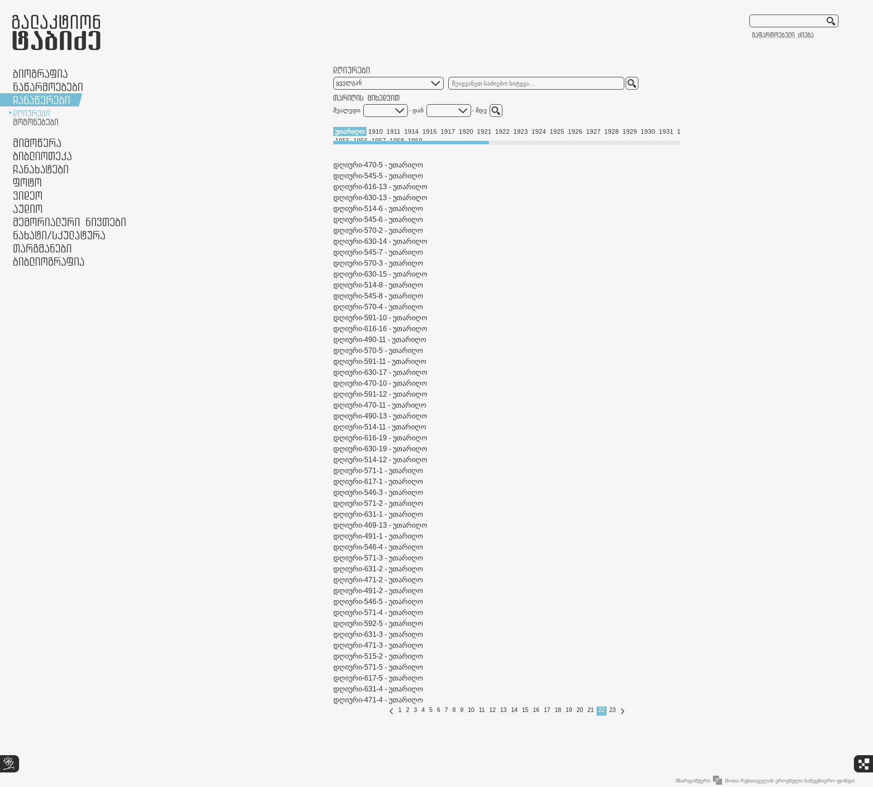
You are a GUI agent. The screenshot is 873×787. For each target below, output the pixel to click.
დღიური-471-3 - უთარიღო (378, 645)
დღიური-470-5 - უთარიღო (378, 165)
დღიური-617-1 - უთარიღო (378, 481)
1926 (575, 131)
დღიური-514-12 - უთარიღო (380, 460)
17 (547, 709)
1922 (502, 131)
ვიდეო (27, 195)
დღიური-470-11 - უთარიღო (379, 405)
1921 (484, 131)
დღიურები (31, 113)
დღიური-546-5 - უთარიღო (378, 601)
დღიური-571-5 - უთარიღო (378, 667)
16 (536, 709)
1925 (557, 131)
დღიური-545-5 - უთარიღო (378, 176)
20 (580, 709)
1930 (648, 131)
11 (482, 709)
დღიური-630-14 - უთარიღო (380, 241)
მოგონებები (35, 122)
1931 (666, 131)
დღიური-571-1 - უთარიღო (378, 470)
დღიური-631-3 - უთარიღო (378, 634)
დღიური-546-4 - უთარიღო (378, 547)
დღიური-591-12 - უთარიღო (380, 394)
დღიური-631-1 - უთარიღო (378, 514)
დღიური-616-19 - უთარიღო (380, 438)
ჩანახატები (40, 169)
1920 (466, 131)
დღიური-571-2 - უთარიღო (378, 503)
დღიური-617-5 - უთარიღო (378, 678)
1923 (520, 131)
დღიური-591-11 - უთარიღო (379, 361)
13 (503, 709)
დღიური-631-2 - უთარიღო (378, 569)
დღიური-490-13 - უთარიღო (380, 416)
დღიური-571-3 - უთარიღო (378, 558)
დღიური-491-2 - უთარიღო (378, 591)
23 (612, 709)
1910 (375, 131)
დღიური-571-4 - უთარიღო (378, 612)
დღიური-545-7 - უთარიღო (378, 252)
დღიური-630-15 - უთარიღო (380, 274)
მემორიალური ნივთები (69, 221)
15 (525, 709)
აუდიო (27, 208)
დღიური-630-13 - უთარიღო (380, 198)
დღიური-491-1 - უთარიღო (378, 536)
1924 (539, 131)
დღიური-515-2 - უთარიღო (378, 656)
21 (590, 709)
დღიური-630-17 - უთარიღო (380, 372)
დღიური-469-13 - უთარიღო (380, 525)
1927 (593, 131)
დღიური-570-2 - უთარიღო (378, 230)
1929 (629, 131)
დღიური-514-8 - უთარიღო (378, 285)
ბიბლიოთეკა (42, 155)
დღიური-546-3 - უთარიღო (378, 492)
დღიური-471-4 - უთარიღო (378, 700)
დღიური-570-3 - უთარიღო (378, 263)
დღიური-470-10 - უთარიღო (380, 383)
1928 (611, 131)
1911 (393, 131)
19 (569, 709)
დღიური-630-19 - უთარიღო (380, 449)
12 (492, 709)
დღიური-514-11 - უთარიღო (379, 427)
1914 (411, 131)
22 (601, 709)
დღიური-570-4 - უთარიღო (378, 307)
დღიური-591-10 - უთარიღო (380, 318)
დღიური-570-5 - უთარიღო (378, 350)
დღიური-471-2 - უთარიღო (378, 580)
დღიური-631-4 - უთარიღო (378, 689)
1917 (448, 131)
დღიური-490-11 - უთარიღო (379, 339)
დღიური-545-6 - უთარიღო (378, 219)
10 (471, 709)
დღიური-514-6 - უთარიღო (378, 208)
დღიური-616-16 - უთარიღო (380, 329)
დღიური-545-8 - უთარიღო (378, 296)
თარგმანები (42, 248)
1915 (429, 131)
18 (558, 709)
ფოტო (27, 182)
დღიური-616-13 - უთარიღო (380, 187)
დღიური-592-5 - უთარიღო (378, 623)
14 (514, 709)
